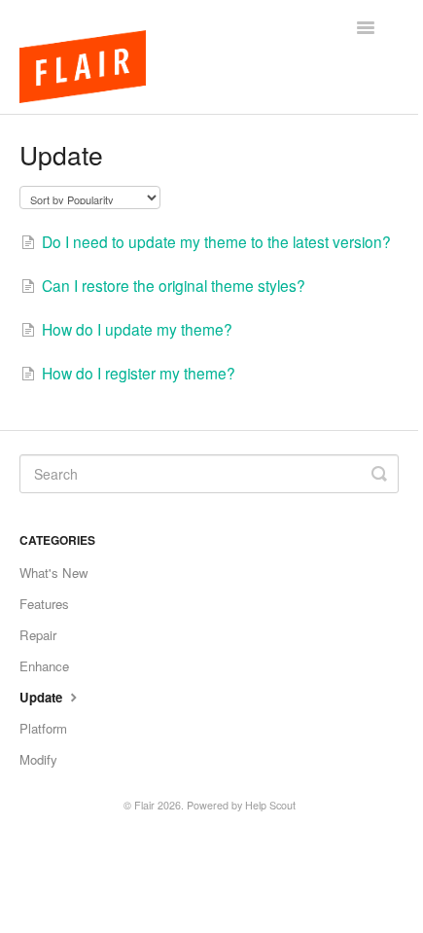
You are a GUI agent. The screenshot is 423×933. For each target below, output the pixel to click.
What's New (53, 572)
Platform (43, 728)
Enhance (44, 666)
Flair (144, 805)
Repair (37, 635)
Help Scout (270, 805)
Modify (38, 759)
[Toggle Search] (379, 473)
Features (44, 603)
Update (42, 697)
